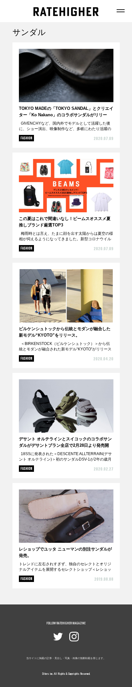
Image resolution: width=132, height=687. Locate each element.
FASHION (26, 138)
